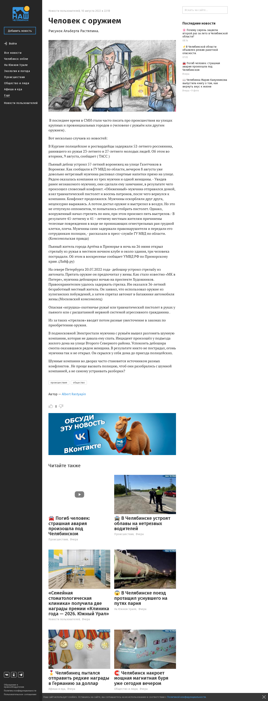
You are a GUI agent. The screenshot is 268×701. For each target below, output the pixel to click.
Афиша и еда (13, 89)
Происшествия (14, 77)
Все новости (12, 53)
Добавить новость (20, 31)
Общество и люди (16, 83)
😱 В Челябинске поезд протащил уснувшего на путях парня (140, 598)
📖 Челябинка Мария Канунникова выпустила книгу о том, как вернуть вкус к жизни (204, 83)
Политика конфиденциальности (20, 691)
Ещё (7, 95)
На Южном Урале (16, 65)
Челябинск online (16, 59)
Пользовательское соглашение (20, 694)
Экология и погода (17, 71)
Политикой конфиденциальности (186, 697)
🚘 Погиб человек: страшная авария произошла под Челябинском (69, 525)
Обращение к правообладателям (14, 686)
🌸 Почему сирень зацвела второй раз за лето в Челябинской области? (205, 33)
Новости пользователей (21, 103)
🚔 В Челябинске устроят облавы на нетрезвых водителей (142, 523)
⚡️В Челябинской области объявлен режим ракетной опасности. (200, 50)
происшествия (59, 382)
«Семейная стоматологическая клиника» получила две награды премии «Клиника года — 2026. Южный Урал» (78, 603)
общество (79, 382)
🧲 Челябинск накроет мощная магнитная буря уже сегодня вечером (141, 678)
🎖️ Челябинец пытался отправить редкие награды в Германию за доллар (78, 678)
